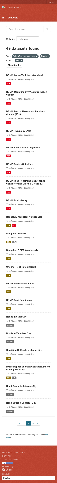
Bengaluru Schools (16, 233)
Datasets (13, 17)
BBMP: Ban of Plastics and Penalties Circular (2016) (25, 113)
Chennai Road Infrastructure (21, 266)
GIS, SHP (10, 325)
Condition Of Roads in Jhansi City (24, 350)
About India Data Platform (13, 452)
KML (14, 242)
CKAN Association (10, 459)
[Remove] (36, 56)
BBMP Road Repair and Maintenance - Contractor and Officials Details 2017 (26, 182)
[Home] (3, 17)
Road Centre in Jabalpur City (21, 386)
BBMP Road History (16, 200)
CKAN (6, 469)
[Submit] (47, 29)
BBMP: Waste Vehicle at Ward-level (24, 75)
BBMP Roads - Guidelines (19, 164)
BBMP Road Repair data (19, 300)
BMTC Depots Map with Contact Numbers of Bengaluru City (28, 368)
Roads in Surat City (16, 316)
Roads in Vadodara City (18, 333)
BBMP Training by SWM (18, 130)
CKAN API (6, 456)
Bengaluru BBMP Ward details (22, 250)
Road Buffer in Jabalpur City (21, 402)
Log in (51, 2)
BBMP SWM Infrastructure (20, 283)
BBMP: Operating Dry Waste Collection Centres (26, 93)
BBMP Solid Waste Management (23, 147)
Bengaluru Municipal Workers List (24, 216)
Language (7, 473)
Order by (10, 38)
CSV (8, 225)
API (39, 434)
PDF (8, 84)
